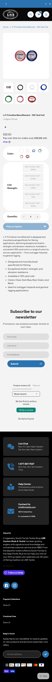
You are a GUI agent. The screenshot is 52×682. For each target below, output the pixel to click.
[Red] (27, 156)
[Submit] (45, 654)
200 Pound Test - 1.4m (33, 195)
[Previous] (6, 3)
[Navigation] (46, 14)
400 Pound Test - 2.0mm (33, 177)
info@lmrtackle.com (27, 507)
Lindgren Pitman (10, 119)
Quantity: (12, 216)
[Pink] (21, 156)
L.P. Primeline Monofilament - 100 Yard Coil (29, 27)
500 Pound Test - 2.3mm (33, 186)
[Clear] (27, 150)
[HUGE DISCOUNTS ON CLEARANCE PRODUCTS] (26, 3)
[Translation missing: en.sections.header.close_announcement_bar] (50, 3)
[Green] (40, 150)
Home (5, 27)
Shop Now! (8, 565)
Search (6, 605)
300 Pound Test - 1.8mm (33, 168)
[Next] (45, 3)
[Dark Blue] (33, 150)
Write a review (26, 410)
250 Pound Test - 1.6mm (33, 204)
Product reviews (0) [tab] (22, 385)
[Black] (21, 150)
